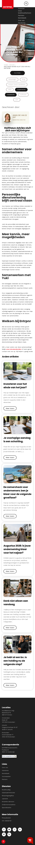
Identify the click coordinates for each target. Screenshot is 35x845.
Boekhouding (6, 789)
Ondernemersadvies (8, 804)
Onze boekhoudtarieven (24, 12)
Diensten (21, 8)
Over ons (21, 20)
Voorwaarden (6, 776)
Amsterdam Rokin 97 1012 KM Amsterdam (8, 720)
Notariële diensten (8, 801)
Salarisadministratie (8, 792)
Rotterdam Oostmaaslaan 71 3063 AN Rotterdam (8, 735)
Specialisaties (6, 807)
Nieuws (12, 65)
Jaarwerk (5, 798)
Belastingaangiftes (8, 795)
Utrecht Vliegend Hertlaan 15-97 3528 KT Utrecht (10, 727)
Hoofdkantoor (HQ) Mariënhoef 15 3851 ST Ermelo (8, 713)
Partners (21, 15)
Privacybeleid (6, 818)
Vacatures (21, 23)
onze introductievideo (13, 349)
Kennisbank (22, 18)
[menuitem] (24, 8)
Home (6, 65)
